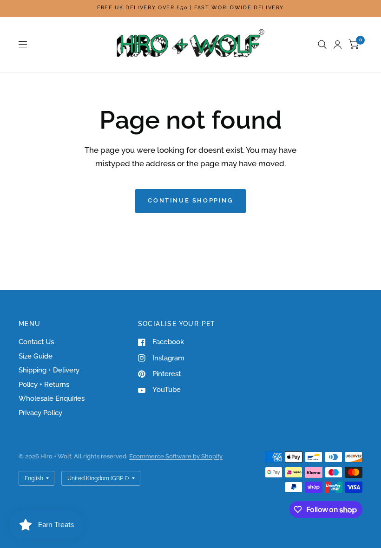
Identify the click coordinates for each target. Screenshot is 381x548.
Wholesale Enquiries (52, 398)
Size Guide (36, 356)
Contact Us (36, 342)
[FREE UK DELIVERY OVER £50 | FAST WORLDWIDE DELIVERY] (190, 8)
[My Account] (337, 44)
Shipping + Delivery (49, 370)
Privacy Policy (40, 413)
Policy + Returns (44, 384)
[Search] (322, 44)
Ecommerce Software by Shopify (176, 456)
